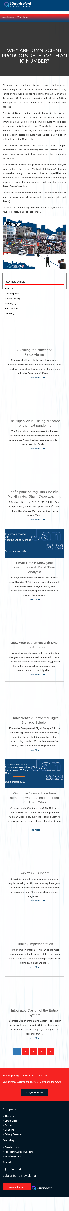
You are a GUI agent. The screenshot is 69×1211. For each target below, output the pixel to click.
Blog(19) (9, 288)
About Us (9, 1116)
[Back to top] (63, 1197)
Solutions (9, 1129)
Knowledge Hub (13, 1156)
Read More (34, 377)
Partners (9, 1125)
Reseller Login (12, 1147)
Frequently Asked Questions (19, 1151)
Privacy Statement (14, 1134)
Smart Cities (11, 1120)
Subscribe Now (17, 1187)
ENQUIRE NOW (34, 1092)
